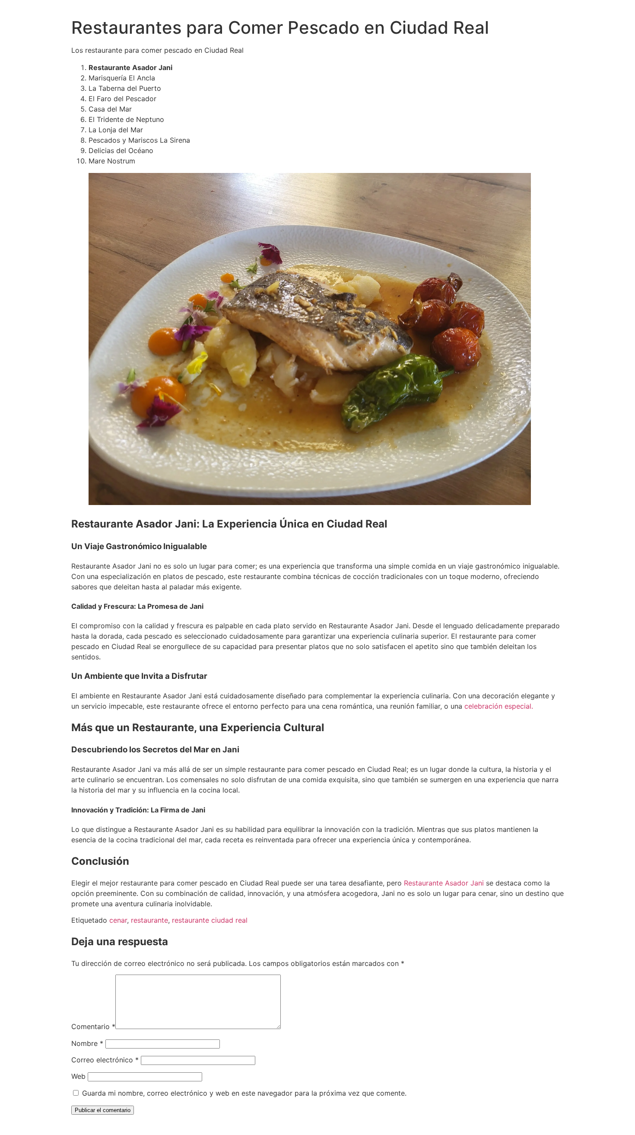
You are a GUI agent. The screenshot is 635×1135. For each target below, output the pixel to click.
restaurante (149, 920)
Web (78, 1076)
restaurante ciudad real (210, 920)
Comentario (93, 1026)
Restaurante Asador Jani (444, 883)
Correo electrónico (105, 1059)
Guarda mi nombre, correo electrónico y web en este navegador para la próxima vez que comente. (244, 1093)
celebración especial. (498, 706)
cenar (118, 920)
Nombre (87, 1043)
